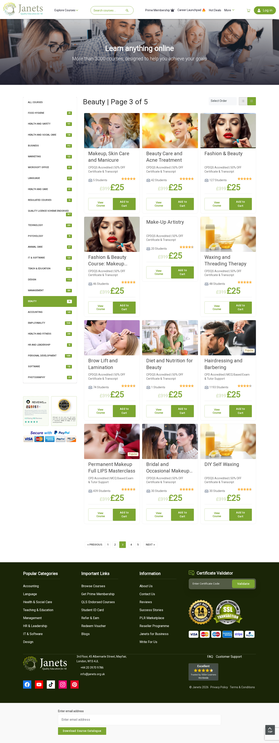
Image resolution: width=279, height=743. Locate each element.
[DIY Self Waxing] (228, 441)
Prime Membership (158, 10)
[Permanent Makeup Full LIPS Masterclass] (112, 441)
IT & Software (49, 257)
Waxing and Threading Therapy (225, 260)
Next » (150, 544)
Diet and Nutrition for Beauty (169, 364)
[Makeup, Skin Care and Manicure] (112, 130)
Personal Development (49, 355)
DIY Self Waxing (221, 464)
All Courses (35, 102)
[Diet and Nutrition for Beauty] (170, 337)
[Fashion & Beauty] (228, 130)
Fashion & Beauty (223, 153)
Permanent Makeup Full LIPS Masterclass (111, 467)
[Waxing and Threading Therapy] (228, 234)
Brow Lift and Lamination (103, 364)
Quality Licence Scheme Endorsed (49, 212)
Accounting (49, 312)
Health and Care (49, 189)
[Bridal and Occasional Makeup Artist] (170, 441)
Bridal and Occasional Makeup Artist (167, 467)
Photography (49, 377)
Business (49, 145)
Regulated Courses (49, 200)
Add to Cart (124, 203)
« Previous (94, 544)
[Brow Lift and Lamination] (112, 337)
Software (49, 366)
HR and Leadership (49, 344)
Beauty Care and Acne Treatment (164, 157)
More (228, 10)
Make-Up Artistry (165, 222)
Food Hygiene (49, 113)
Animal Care (49, 247)
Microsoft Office (49, 167)
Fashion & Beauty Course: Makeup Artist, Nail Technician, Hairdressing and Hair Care (107, 260)
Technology (49, 225)
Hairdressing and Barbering (223, 364)
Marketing (49, 156)
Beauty (49, 301)
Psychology (49, 236)
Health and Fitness (49, 333)
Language (49, 178)
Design (49, 279)
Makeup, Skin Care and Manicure (108, 157)
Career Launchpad (189, 10)
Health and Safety (49, 123)
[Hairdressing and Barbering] (228, 337)
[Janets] (23, 14)
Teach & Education (49, 268)
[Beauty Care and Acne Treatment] (170, 130)
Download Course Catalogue (82, 731)
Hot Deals (215, 10)
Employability (49, 323)
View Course (100, 204)
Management (49, 290)
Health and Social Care (49, 135)
